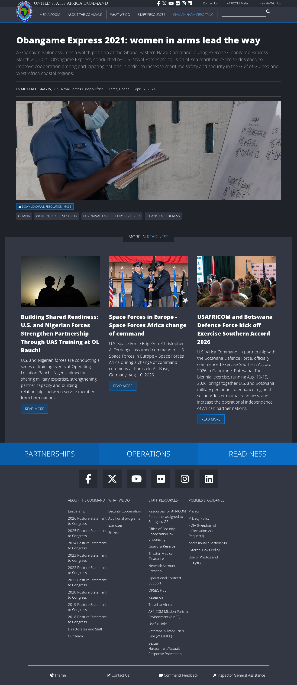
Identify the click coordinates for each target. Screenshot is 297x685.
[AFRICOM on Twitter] (165, 3)
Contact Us (210, 3)
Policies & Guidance (206, 500)
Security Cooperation (124, 511)
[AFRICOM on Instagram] (185, 3)
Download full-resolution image (46, 207)
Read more (34, 408)
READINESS (247, 454)
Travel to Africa (160, 604)
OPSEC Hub (157, 590)
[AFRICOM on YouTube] (172, 3)
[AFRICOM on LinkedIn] (191, 3)
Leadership (76, 511)
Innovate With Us (269, 3)
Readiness (157, 236)
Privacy (194, 511)
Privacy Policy (199, 518)
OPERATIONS (148, 454)
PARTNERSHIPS (49, 454)
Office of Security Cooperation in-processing (161, 533)
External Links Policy (204, 550)
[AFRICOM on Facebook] (159, 3)
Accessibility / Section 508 (208, 543)
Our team (75, 636)
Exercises (115, 525)
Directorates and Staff (85, 629)
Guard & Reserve (161, 546)
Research (155, 597)
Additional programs (124, 518)
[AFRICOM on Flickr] (179, 3)
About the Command (86, 500)
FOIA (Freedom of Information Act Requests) (202, 530)
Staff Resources (163, 500)
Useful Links (157, 623)
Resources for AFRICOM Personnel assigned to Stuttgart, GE (167, 516)
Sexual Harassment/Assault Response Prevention (165, 648)
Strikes (113, 532)
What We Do (119, 500)
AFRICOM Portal (238, 3)
